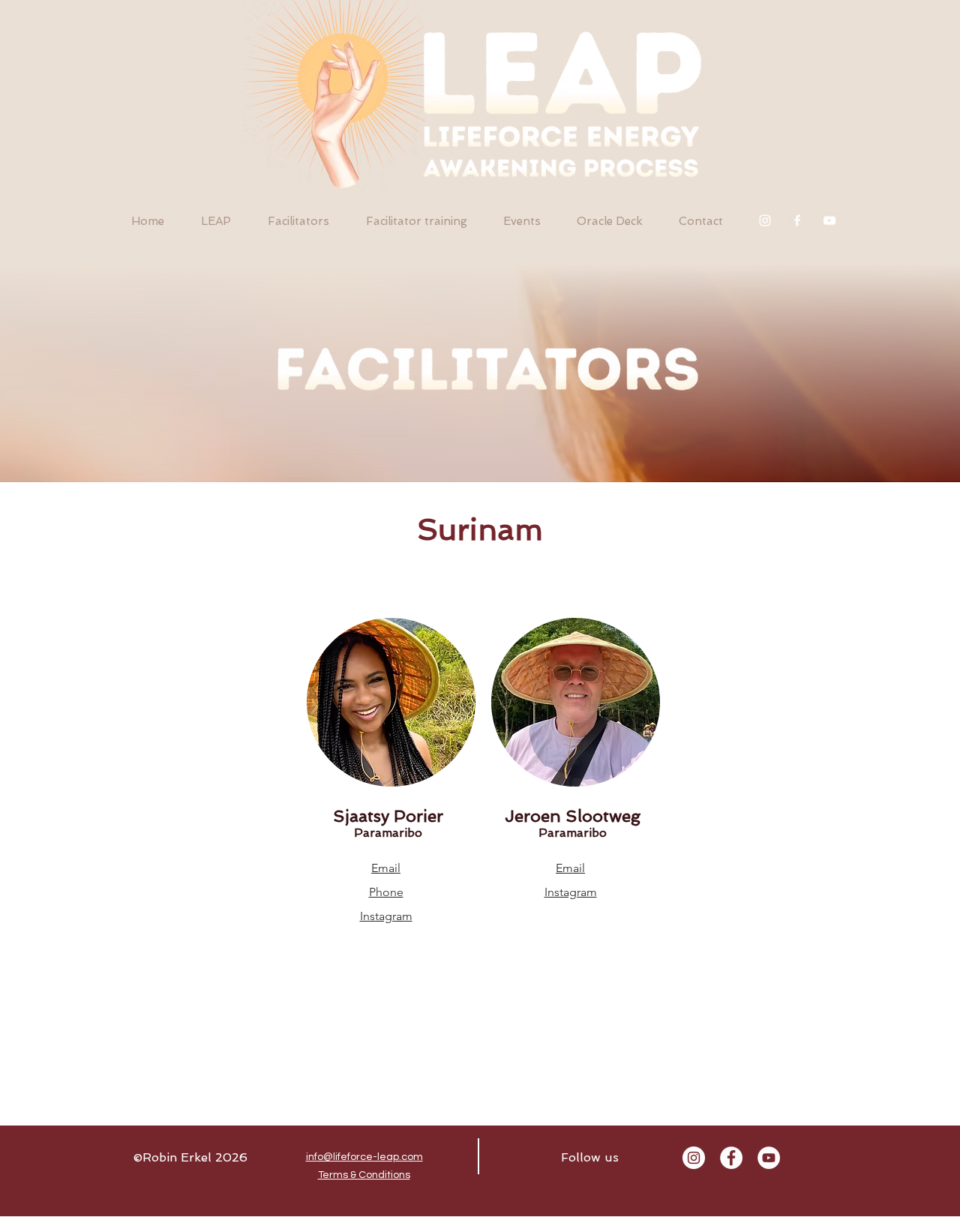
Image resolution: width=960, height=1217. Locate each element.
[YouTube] (829, 220)
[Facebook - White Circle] (731, 1158)
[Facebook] (797, 220)
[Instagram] (765, 220)
